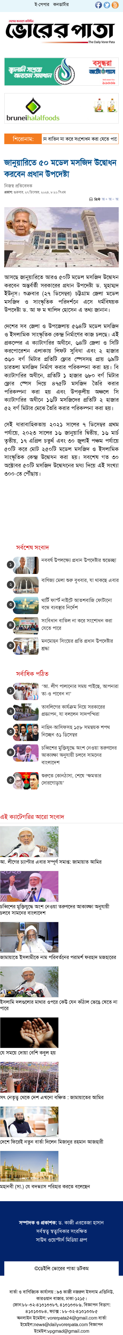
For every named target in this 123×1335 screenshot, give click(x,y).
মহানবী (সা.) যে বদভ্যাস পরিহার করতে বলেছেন (45, 1186)
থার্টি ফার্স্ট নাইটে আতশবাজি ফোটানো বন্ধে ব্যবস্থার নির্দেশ (76, 604)
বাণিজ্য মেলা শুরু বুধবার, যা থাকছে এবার (80, 580)
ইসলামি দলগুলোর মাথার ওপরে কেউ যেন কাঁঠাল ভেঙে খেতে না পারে (58, 1005)
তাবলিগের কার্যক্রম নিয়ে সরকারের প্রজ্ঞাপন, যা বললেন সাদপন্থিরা (73, 710)
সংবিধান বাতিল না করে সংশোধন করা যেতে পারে (63, 139)
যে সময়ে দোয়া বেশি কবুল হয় (28, 1052)
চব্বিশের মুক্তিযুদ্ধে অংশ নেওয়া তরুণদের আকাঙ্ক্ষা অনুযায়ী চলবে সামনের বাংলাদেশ (79, 755)
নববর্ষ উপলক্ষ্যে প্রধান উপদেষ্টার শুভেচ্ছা (78, 560)
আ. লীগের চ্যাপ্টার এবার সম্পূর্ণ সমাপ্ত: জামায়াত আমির (51, 861)
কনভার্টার (61, 4)
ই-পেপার (42, 4)
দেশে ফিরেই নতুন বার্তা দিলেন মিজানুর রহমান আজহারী (51, 1141)
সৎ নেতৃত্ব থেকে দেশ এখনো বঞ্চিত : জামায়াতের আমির (52, 1097)
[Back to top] (8, 1323)
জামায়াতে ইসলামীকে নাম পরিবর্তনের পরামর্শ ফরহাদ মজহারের (58, 957)
